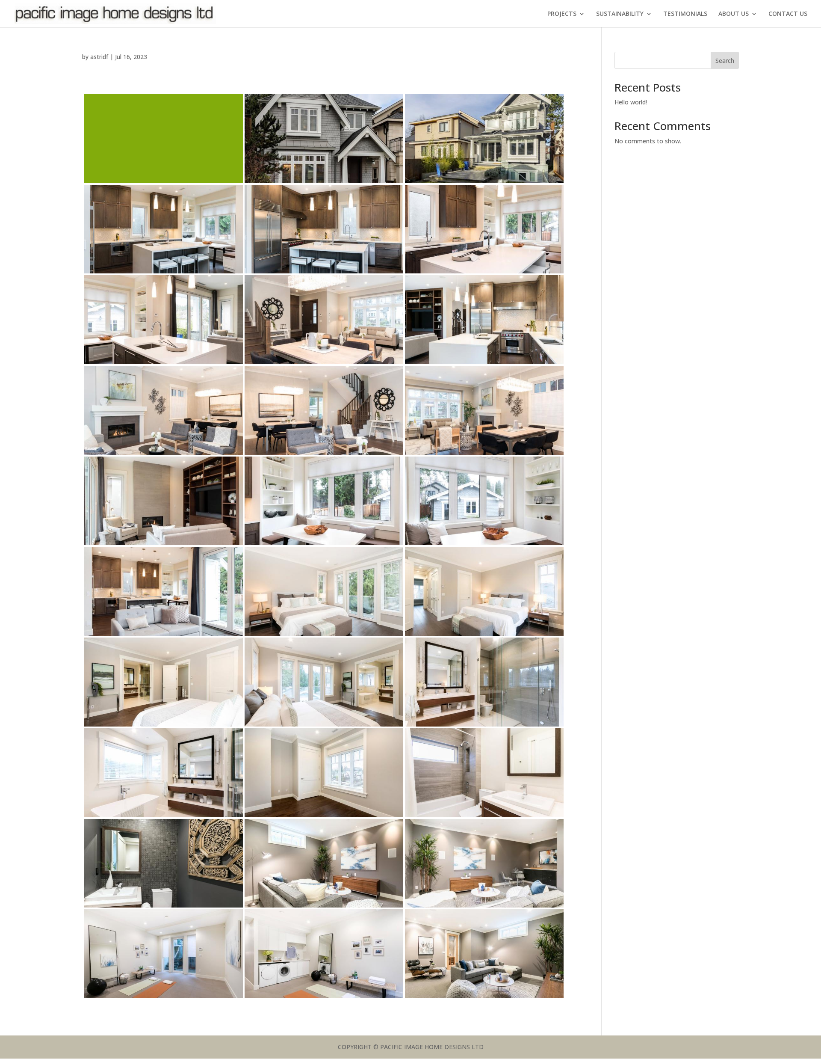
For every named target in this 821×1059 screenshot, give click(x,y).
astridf (99, 57)
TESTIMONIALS (685, 14)
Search (724, 60)
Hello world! (630, 102)
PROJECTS (561, 14)
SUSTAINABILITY (620, 14)
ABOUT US (733, 14)
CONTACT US (787, 14)
